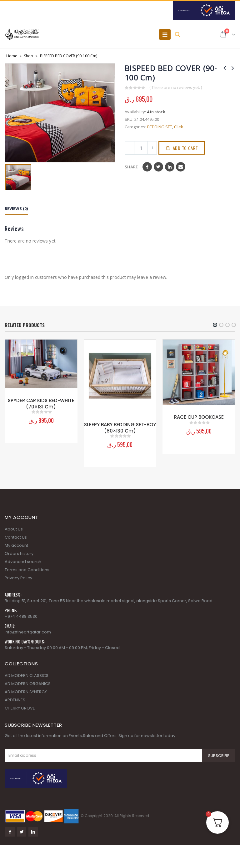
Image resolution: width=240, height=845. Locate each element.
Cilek (178, 127)
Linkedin (33, 832)
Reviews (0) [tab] (16, 208)
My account (16, 545)
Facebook (147, 167)
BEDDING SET (159, 127)
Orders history (19, 553)
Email (180, 167)
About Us (14, 529)
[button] (215, 325)
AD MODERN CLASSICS (26, 676)
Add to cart (185, 148)
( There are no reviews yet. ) (175, 87)
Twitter (158, 167)
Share (131, 167)
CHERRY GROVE (20, 708)
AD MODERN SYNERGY (26, 692)
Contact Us (16, 537)
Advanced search (23, 562)
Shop (28, 56)
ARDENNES (15, 700)
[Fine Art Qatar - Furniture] (22, 34)
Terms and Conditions (27, 570)
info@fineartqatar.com (28, 632)
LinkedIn (169, 167)
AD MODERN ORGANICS (28, 684)
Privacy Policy (18, 578)
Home (11, 56)
